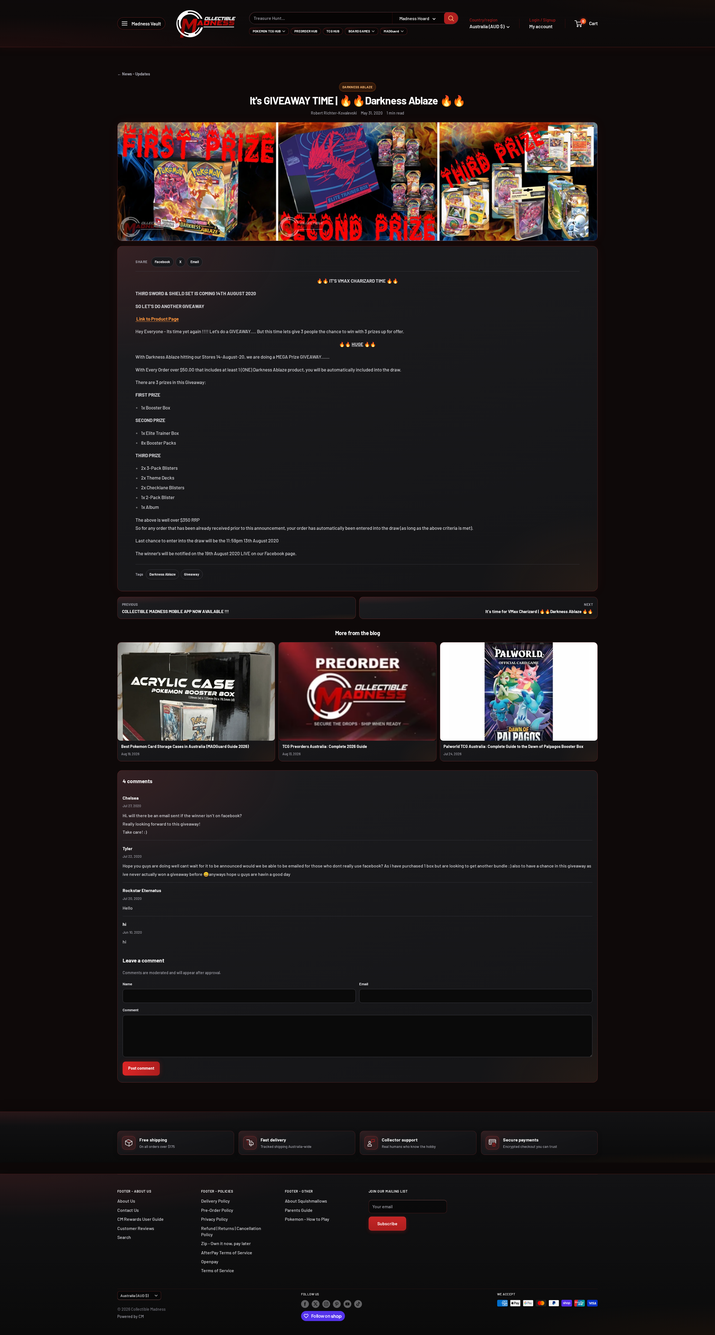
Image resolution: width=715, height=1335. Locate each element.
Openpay (209, 1261)
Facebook (162, 262)
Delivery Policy (215, 1200)
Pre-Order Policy (217, 1210)
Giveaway (191, 574)
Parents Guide (299, 1210)
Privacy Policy (214, 1219)
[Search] (451, 18)
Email (194, 262)
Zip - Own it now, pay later (226, 1243)
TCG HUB (332, 31)
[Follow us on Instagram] (326, 1304)
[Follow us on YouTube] (347, 1304)
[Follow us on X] (316, 1304)
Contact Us (128, 1210)
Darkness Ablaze (357, 87)
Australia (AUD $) (134, 1295)
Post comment (141, 1068)
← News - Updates (133, 73)
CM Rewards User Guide (140, 1219)
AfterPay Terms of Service (226, 1252)
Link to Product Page (157, 318)
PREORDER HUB (305, 31)
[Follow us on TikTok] (358, 1304)
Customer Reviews (135, 1228)
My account (540, 26)
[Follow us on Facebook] (305, 1304)
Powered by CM (130, 1316)
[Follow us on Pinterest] (337, 1304)
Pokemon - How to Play (307, 1219)
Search (124, 1237)
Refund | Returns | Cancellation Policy (231, 1231)
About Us (126, 1200)
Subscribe (387, 1223)
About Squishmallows (306, 1200)
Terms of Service (217, 1270)
